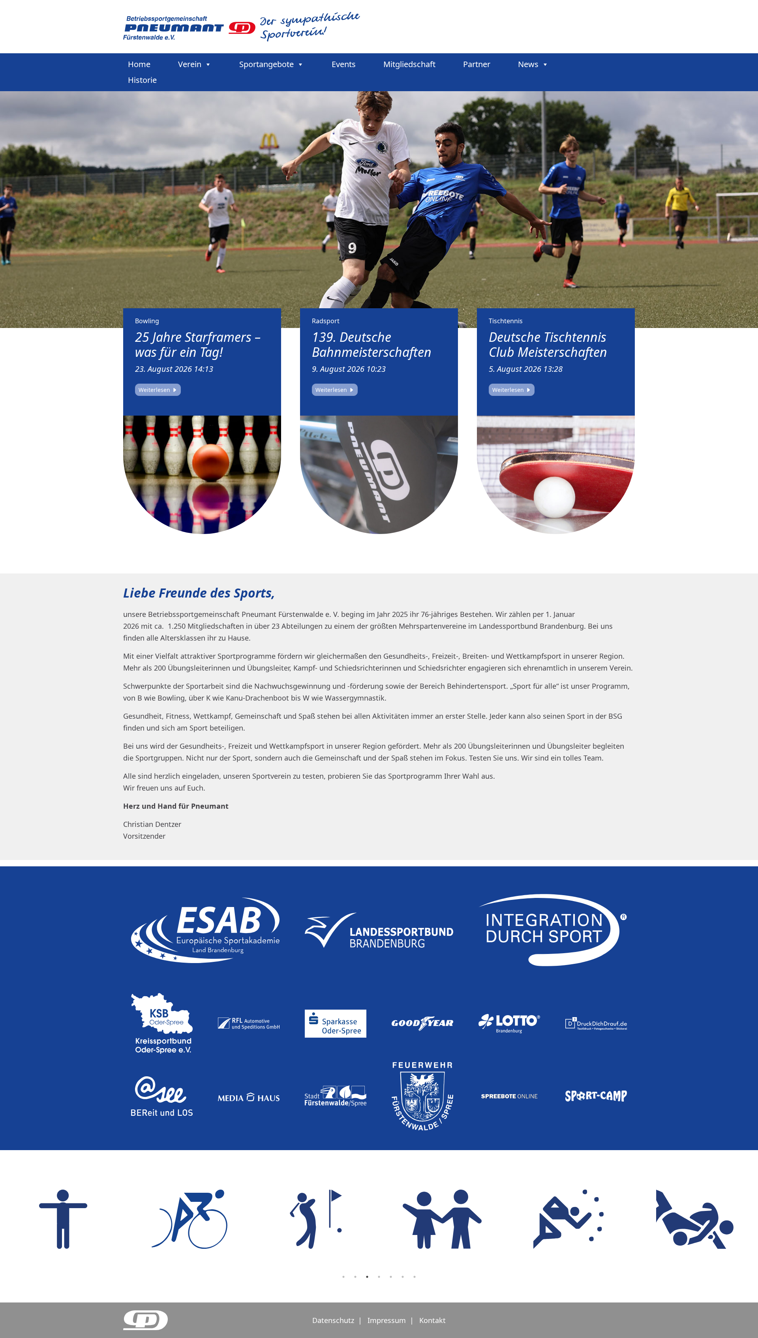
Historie (142, 80)
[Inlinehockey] (478, 1219)
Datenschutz (333, 1320)
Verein (189, 64)
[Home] (241, 26)
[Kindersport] (99, 1219)
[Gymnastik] (604, 1219)
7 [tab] (414, 1277)
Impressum (387, 1320)
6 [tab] (403, 1277)
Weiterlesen (155, 390)
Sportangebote (266, 64)
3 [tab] (367, 1277)
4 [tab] (379, 1277)
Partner (476, 64)
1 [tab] (343, 1277)
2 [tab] (355, 1277)
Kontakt (432, 1320)
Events (344, 64)
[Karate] (351, 1219)
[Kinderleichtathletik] (225, 1219)
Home (139, 64)
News (528, 64)
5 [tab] (391, 1277)
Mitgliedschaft (409, 64)
